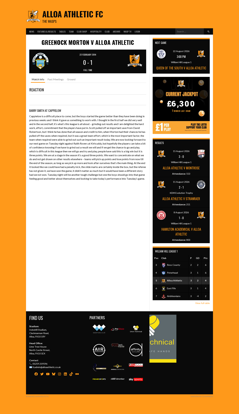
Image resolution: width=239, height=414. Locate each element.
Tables (62, 31)
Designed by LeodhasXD (202, 396)
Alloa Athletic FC (72, 14)
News (31, 31)
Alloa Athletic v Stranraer (181, 198)
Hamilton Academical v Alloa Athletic (181, 232)
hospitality (95, 31)
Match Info (38, 79)
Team (71, 31)
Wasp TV (127, 31)
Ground (71, 79)
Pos (156, 258)
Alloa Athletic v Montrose (181, 167)
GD (197, 258)
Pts (205, 258)
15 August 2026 (181, 151)
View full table (202, 303)
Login (137, 31)
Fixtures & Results (46, 31)
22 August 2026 (181, 51)
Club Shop (82, 31)
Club (107, 31)
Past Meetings (55, 79)
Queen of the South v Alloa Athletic (181, 68)
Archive (116, 31)
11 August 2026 (181, 181)
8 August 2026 (181, 212)
